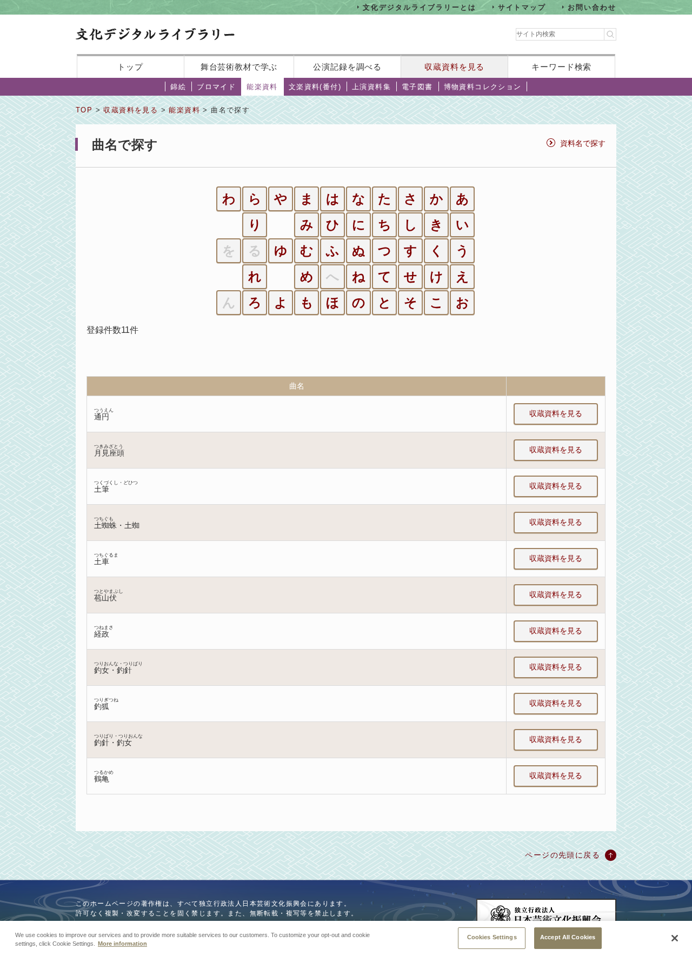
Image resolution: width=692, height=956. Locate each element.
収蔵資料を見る (454, 66)
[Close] (675, 938)
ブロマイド (216, 87)
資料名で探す (583, 143)
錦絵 (178, 87)
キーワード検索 (561, 66)
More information (122, 944)
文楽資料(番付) (315, 87)
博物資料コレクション (483, 87)
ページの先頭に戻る (562, 855)
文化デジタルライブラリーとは (419, 7)
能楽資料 (262, 87)
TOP (84, 110)
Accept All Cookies (567, 937)
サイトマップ (522, 7)
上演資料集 (371, 87)
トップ (130, 66)
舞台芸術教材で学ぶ (239, 66)
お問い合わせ (592, 7)
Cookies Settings (492, 937)
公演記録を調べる (347, 66)
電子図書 (417, 87)
